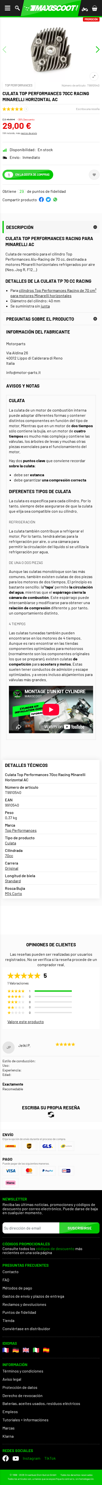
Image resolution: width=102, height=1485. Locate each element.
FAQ (5, 1279)
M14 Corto (13, 893)
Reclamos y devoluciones (24, 1304)
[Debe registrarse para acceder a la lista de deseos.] (94, 175)
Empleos (10, 1411)
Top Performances (18, 85)
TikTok (50, 1458)
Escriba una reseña (88, 109)
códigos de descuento (55, 1249)
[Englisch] (26, 1350)
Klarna (8, 1436)
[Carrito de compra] (95, 8)
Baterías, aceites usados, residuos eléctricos (41, 1403)
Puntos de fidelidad (19, 1312)
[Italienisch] (36, 1350)
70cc (9, 855)
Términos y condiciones (22, 1371)
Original (11, 868)
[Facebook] (5, 1458)
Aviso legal (11, 1379)
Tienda (8, 1320)
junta (45, 306)
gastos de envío (29, 133)
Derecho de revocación (22, 1395)
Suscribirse (80, 1228)
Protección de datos (19, 1387)
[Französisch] (5, 1350)
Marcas (8, 1428)
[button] (41, 199)
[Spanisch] (46, 1350)
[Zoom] (94, 76)
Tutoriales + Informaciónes (25, 1419)
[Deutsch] (16, 1350)
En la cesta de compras (32, 174)
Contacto (10, 1271)
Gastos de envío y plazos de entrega (33, 1296)
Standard (13, 880)
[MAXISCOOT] (51, 8)
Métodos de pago (17, 1288)
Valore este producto (25, 1021)
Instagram (31, 1458)
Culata (10, 843)
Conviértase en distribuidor (26, 1328)
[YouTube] (16, 1458)
